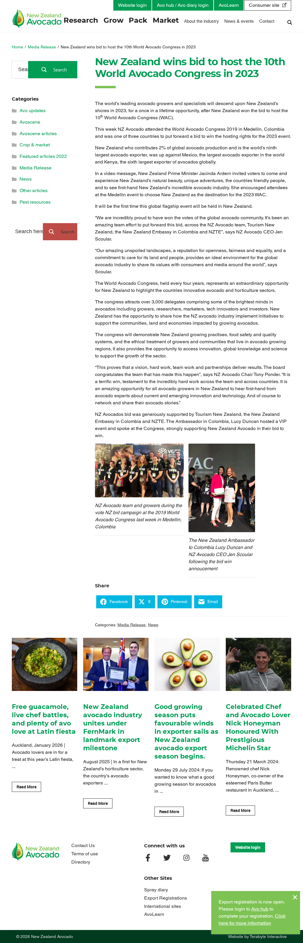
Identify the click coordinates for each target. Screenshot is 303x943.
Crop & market (35, 145)
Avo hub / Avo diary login (183, 5)
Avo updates (33, 110)
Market (166, 20)
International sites (162, 906)
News (153, 624)
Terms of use (84, 854)
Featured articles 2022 (43, 156)
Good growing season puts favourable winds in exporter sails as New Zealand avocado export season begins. (186, 732)
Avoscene (30, 122)
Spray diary (156, 890)
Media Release (42, 47)
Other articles (34, 190)
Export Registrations (165, 898)
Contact (266, 21)
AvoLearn (229, 5)
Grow (113, 20)
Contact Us (83, 845)
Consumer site (264, 5)
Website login (132, 5)
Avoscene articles (38, 133)
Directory (80, 862)
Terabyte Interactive (268, 936)
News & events (239, 21)
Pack (138, 20)
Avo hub (259, 909)
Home (17, 47)
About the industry (201, 21)
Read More (26, 787)
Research (81, 20)
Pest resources (35, 202)
